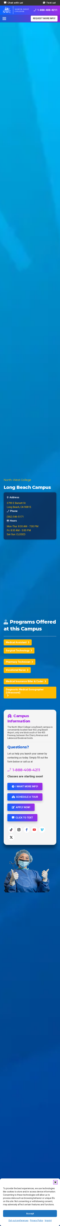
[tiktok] (11, 830)
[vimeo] (42, 830)
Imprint (48, 1220)
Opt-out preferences (18, 1220)
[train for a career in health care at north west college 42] (15, 10)
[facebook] (27, 830)
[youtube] (34, 830)
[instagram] (19, 830)
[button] (55, 1182)
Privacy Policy (36, 1220)
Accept (30, 1213)
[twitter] (11, 837)
